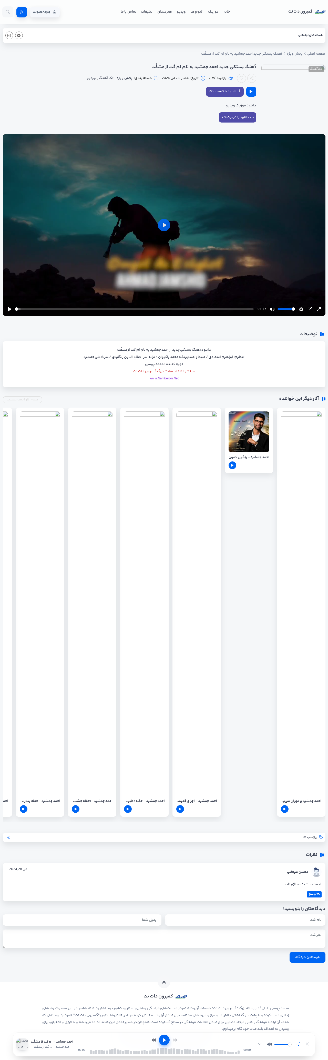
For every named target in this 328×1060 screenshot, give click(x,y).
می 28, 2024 (18, 869)
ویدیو (181, 12)
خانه (226, 12)
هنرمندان (164, 12)
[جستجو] (7, 11)
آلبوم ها (196, 12)
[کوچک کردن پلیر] (259, 1044)
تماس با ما (128, 12)
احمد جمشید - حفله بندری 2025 (40, 801)
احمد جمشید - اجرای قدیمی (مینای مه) (196, 801)
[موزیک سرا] (21, 12)
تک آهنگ (316, 69)
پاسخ (312, 894)
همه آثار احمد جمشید (22, 399)
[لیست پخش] (298, 1044)
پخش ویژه (124, 78)
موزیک (213, 12)
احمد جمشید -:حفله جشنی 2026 (92, 801)
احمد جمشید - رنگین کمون (249, 457)
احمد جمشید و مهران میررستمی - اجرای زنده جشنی (301, 801)
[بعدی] (175, 1040)
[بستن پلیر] (307, 1044)
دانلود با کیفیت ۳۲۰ (223, 91)
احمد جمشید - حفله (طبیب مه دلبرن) (144, 801)
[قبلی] (154, 1040)
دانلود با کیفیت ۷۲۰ (235, 117)
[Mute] (269, 1044)
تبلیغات (146, 12)
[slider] (134, 309)
